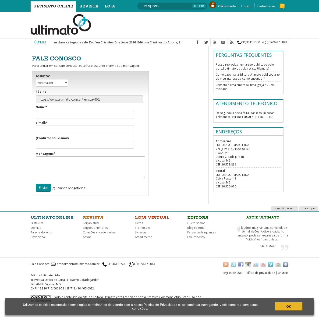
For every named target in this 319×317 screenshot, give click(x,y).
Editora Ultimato (104, 297)
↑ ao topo (308, 208)
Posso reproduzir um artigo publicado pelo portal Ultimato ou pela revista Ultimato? (245, 66)
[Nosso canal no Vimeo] (270, 264)
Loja (110, 6)
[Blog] (285, 264)
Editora (198, 217)
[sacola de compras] (282, 4)
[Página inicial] (61, 24)
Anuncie (283, 273)
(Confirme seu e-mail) (52, 138)
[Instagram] (223, 42)
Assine (87, 237)
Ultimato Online (53, 6)
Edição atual (91, 223)
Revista (89, 6)
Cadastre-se (266, 6)
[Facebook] (197, 42)
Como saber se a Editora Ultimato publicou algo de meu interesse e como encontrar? (248, 76)
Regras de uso (232, 273)
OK (288, 306)
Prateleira (37, 223)
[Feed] (231, 42)
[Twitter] (206, 42)
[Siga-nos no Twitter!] (233, 264)
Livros (139, 223)
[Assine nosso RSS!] (226, 264)
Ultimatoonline (52, 217)
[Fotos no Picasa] (278, 264)
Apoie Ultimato (262, 217)
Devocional (38, 237)
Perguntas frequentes (201, 232)
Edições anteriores (95, 228)
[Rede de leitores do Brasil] (256, 264)
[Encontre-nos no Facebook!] (241, 264)
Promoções (142, 228)
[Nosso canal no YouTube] (263, 264)
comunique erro (284, 208)
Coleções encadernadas (99, 232)
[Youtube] (215, 42)
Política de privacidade (260, 273)
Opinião (36, 228)
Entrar (245, 6)
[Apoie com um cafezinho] (212, 4)
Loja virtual (152, 217)
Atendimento (143, 237)
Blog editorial (196, 228)
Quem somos (196, 223)
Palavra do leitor (42, 232)
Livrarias (140, 232)
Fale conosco (196, 237)
